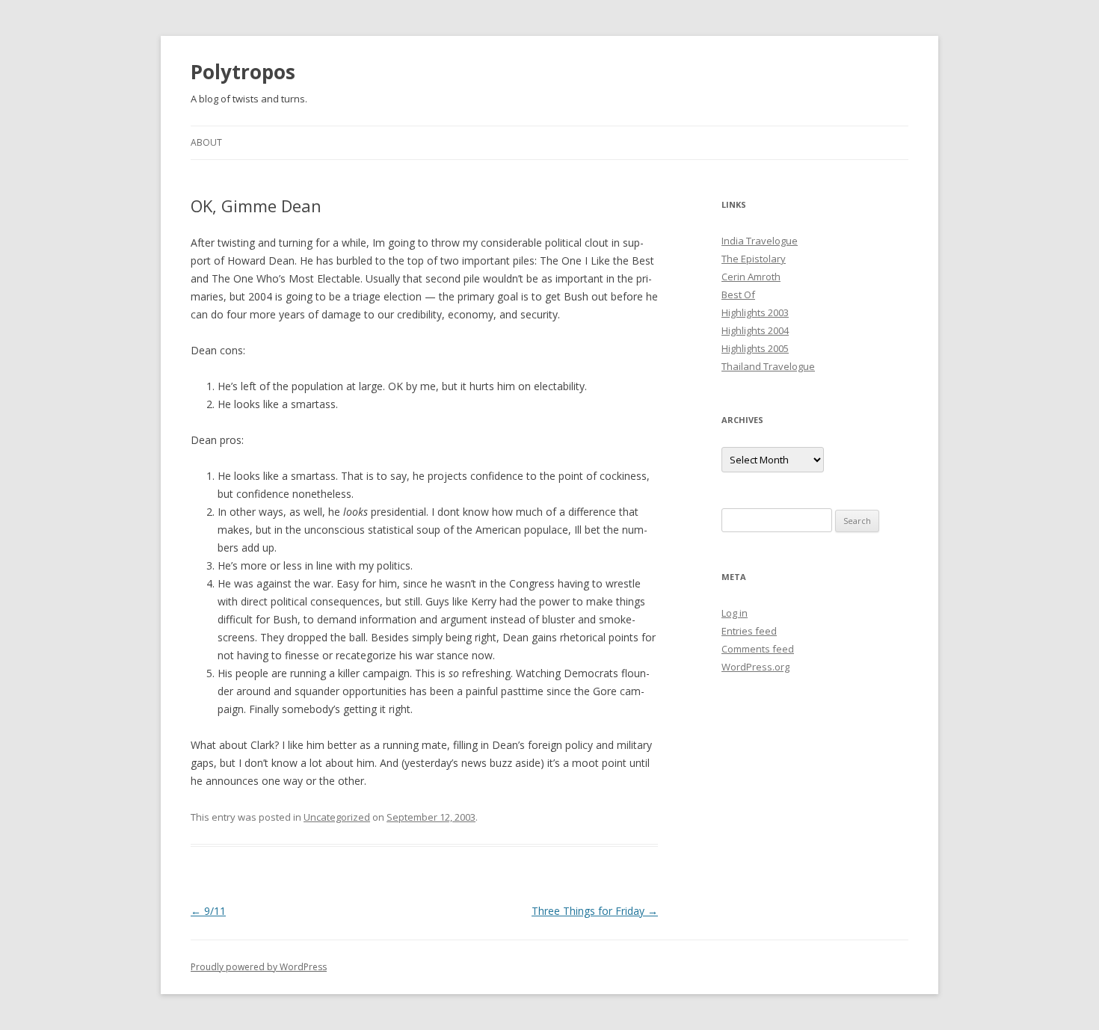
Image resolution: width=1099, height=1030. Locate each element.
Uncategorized (337, 817)
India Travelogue (759, 240)
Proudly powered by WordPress (259, 966)
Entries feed (749, 631)
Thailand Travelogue (768, 366)
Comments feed (757, 649)
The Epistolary (753, 258)
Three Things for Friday (595, 911)
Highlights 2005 (755, 348)
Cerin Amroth (751, 276)
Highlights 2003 (755, 312)
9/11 (208, 911)
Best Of (738, 294)
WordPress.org (755, 666)
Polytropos (243, 71)
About (206, 142)
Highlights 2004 (755, 330)
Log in (734, 613)
